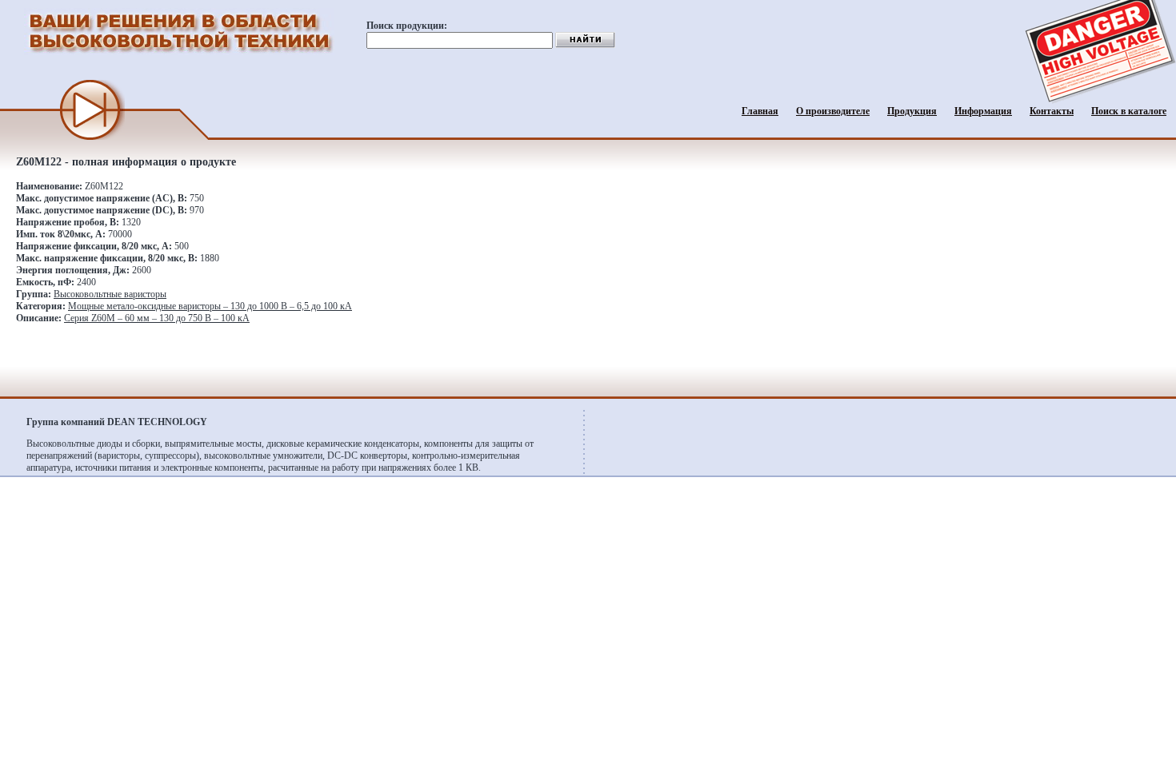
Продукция (912, 111)
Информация (983, 111)
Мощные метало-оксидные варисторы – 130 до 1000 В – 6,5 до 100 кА (210, 306)
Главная (760, 111)
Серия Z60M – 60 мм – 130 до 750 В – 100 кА (157, 318)
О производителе (833, 111)
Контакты (1052, 111)
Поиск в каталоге (1128, 111)
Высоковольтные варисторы (110, 294)
